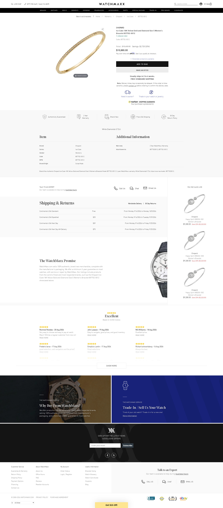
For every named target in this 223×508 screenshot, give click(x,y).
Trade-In (152, 10)
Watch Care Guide (91, 477)
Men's (64, 10)
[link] (127, 94)
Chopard (119, 16)
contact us (132, 85)
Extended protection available (142, 59)
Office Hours (40, 474)
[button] (208, 4)
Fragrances (99, 10)
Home (98, 16)
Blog (87, 484)
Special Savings (138, 10)
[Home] (112, 4)
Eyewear (86, 10)
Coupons (88, 481)
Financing (14, 484)
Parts (125, 10)
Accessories (113, 10)
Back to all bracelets (83, 16)
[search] (175, 4)
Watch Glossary (90, 474)
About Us (39, 471)
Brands (43, 10)
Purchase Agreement (59, 497)
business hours (71, 190)
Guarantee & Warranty (19, 471)
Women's (74, 10)
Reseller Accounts (42, 484)
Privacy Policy (42, 497)
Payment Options (17, 481)
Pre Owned (165, 10)
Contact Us (15, 487)
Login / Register (66, 474)
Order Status (65, 471)
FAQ (37, 477)
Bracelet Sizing (90, 471)
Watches (54, 10)
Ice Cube (130, 16)
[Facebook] (107, 455)
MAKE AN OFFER (142, 70)
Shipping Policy (16, 477)
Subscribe (127, 445)
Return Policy (16, 474)
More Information (130, 415)
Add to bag (142, 64)
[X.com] (114, 455)
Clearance (178, 10)
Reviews (39, 481)
